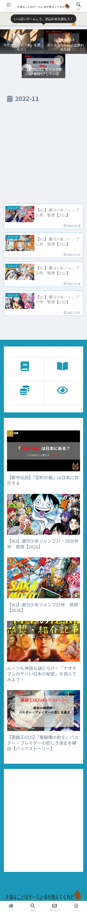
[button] (77, 660)
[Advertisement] (43, 155)
